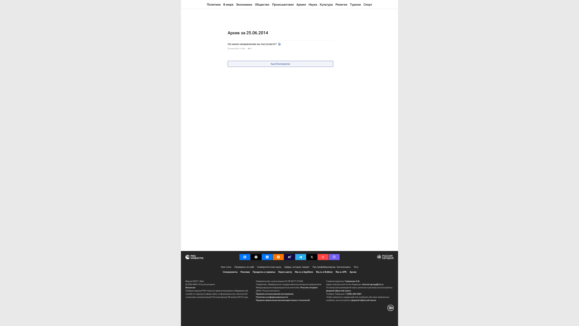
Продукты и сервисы (264, 272)
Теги (356, 267)
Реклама (245, 272)
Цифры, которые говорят (297, 267)
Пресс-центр (285, 272)
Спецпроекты (230, 272)
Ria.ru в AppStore (304, 272)
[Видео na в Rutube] (289, 257)
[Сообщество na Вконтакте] (267, 257)
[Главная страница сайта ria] (289, 16)
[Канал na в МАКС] (244, 257)
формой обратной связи (338, 290)
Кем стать (226, 267)
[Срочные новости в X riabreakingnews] (323, 257)
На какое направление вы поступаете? (252, 44)
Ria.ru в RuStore (324, 272)
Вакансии (190, 287)
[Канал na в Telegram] (300, 257)
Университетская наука (269, 267)
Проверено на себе (244, 267)
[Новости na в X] (311, 257)
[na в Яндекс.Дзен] (256, 257)
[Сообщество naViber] (334, 257)
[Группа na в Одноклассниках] (278, 257)
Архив (353, 272)
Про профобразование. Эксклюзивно (332, 267)
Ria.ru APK (341, 272)
